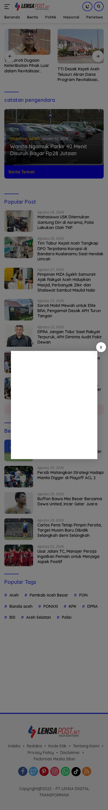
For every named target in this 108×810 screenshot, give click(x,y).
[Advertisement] (54, 405)
